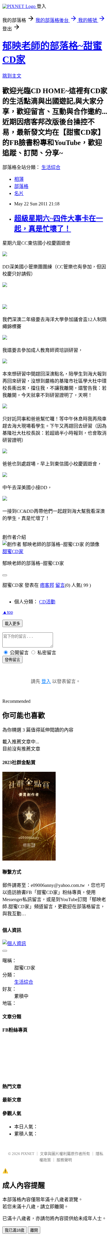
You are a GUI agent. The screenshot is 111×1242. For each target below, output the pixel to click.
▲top (7, 612)
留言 (60, 585)
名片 (19, 193)
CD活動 (47, 601)
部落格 (21, 186)
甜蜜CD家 (12, 551)
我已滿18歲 (14, 1230)
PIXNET (27, 1153)
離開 (34, 1230)
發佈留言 (12, 660)
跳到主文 (11, 75)
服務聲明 (64, 1160)
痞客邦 (47, 585)
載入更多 (12, 623)
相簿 (19, 179)
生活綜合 (50, 167)
